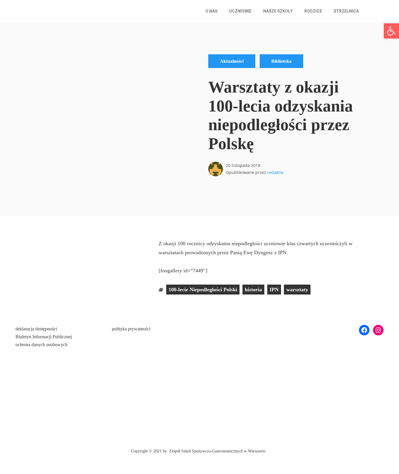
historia (253, 289)
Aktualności (232, 61)
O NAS (211, 11)
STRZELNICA (346, 11)
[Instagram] (378, 330)
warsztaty (297, 289)
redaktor (275, 172)
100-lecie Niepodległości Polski (203, 289)
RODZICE (313, 11)
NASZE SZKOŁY (278, 11)
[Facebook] (364, 330)
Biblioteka (281, 61)
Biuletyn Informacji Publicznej (43, 336)
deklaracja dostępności (36, 328)
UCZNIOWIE (240, 11)
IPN (274, 289)
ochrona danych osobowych (41, 344)
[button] (213, 11)
